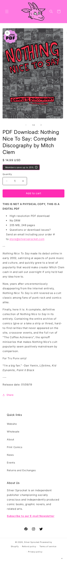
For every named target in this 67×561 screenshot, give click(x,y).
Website (12, 423)
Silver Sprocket (32, 542)
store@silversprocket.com (26, 239)
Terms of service (48, 546)
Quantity (7, 174)
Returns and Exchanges (21, 470)
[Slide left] (26, 125)
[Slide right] (41, 125)
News (10, 454)
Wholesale (13, 431)
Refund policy (29, 546)
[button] (7, 11)
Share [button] (10, 394)
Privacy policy (35, 552)
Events (11, 462)
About (10, 439)
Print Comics (14, 447)
